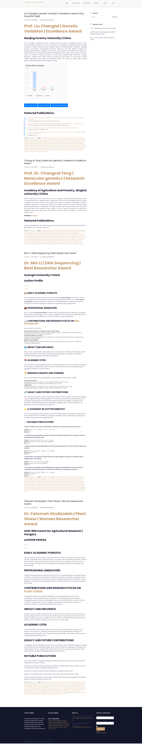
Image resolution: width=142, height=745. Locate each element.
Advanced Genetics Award (64, 230)
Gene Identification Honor (35, 482)
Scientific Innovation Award (47, 243)
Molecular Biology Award (46, 146)
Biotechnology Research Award (67, 233)
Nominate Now (76, 3)
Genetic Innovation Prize (30, 484)
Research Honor (52, 148)
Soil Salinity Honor (66, 689)
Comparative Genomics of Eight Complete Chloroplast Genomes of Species (52, 128)
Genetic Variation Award (52, 143)
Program (96, 3)
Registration (86, 3)
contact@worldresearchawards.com (81, 727)
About (105, 3)
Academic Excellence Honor (48, 230)
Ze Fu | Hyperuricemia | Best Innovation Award (103, 28)
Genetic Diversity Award (39, 143)
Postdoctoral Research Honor (64, 490)
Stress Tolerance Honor (79, 692)
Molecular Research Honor (64, 239)
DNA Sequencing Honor (54, 481)
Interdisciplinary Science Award (65, 145)
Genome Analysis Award (66, 143)
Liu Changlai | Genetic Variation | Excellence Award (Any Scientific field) (54, 15)
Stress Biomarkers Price (78, 689)
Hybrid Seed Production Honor (45, 485)
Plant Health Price (45, 688)
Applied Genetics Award (72, 138)
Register (98, 731)
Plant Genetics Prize (33, 490)
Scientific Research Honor (62, 243)
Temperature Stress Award (48, 694)
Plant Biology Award (37, 488)
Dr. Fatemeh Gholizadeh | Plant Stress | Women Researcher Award (55, 519)
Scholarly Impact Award (78, 148)
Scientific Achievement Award (32, 149)
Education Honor (52, 140)
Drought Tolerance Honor (35, 685)
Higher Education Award (50, 145)
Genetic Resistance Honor (64, 685)
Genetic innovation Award (63, 482)
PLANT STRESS (33, 591)
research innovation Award (64, 148)
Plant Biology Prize (60, 488)
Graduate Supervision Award (35, 145)
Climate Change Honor (34, 683)
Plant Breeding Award (49, 240)
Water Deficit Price (61, 694)
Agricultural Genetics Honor (51, 232)
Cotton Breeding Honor (30, 480)
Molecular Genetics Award (60, 146)
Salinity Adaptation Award (54, 689)
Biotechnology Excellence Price (50, 233)
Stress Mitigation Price (58, 691)
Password (101, 721)
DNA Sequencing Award (41, 481)
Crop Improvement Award (71, 139)
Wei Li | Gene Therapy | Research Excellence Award (102, 38)
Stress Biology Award (55, 149)
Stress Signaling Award (66, 692)
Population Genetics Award (40, 148)
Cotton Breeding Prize (43, 480)
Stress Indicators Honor (30, 691)
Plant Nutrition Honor (56, 688)
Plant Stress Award (29, 689)
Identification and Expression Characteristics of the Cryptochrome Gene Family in (55, 118)
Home (66, 3)
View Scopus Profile (31, 105)
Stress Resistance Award (40, 692)
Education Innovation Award (35, 236)
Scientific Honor (44, 149)
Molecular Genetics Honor (73, 487)
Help (113, 3)
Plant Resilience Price (80, 688)
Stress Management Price (44, 691)
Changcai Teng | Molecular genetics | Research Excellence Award (55, 162)
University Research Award (40, 151)
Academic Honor (61, 138)
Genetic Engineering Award (51, 236)
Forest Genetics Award (59, 142)
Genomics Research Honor (60, 484)
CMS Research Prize (65, 478)
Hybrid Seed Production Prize (62, 485)
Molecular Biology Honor (30, 487)
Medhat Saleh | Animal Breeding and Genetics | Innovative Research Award (103, 33)
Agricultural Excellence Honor (36, 232)
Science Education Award (60, 242)
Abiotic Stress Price (46, 682)
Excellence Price (32, 142)
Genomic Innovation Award (44, 237)
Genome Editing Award (30, 237)
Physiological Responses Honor (32, 686)
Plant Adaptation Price (47, 686)
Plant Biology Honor (49, 488)
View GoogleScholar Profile (59, 105)
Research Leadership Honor (46, 242)
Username (101, 716)
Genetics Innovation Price (79, 236)
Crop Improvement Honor (71, 480)
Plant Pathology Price (68, 688)
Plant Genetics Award (61, 240)
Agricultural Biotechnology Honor (68, 477)
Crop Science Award (56, 234)
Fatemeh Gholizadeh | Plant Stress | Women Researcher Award (53, 502)
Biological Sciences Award (40, 139)
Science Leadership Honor (75, 242)
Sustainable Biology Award (68, 149)
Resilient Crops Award (40, 689)
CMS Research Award (41, 478)
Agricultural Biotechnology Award (50, 477)
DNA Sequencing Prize (68, 481)
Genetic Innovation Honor (77, 482)
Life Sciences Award (33, 146)
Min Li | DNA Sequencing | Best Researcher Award (50, 253)
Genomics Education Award (72, 237)
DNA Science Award (67, 234)
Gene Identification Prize (49, 482)
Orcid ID (26, 288)
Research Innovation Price (31, 242)
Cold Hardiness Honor (47, 683)
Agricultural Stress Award (71, 682)
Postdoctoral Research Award (47, 490)
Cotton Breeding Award (77, 478)
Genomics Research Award (45, 484)
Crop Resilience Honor (74, 683)
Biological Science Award (34, 233)
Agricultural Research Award (66, 232)
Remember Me (102, 726)
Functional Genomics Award (72, 142)
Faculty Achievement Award (44, 142)
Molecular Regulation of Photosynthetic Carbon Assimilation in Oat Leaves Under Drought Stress (54, 123)
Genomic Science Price (58, 237)
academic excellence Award (48, 138)
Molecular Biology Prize (44, 487)
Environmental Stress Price (50, 685)
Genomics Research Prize (74, 484)
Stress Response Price (53, 692)
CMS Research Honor (53, 478)
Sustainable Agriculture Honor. (32, 694)
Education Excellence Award (40, 140)
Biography (32, 138)
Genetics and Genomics (34, 2)
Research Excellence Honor (74, 240)
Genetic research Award (65, 236)
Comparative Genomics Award (56, 139)
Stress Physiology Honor (70, 691)
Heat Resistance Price (78, 685)
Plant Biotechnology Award (75, 146)
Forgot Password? (101, 733)
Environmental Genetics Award (66, 140)
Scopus (34, 215)
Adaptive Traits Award (58, 682)
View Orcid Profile (44, 105)
